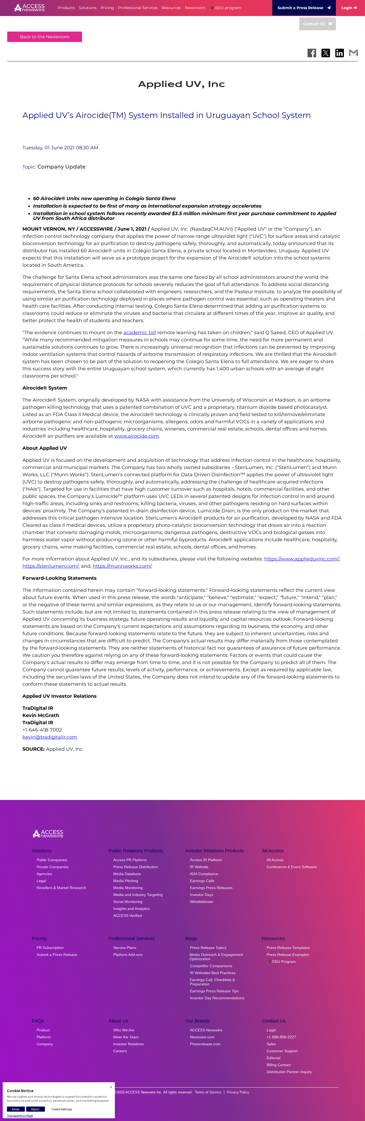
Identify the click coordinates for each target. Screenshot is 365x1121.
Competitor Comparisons (211, 966)
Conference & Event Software (292, 867)
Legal (41, 881)
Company (45, 1044)
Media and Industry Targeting (138, 895)
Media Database (127, 874)
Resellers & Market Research (61, 888)
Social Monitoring (127, 901)
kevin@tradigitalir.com (49, 737)
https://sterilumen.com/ (50, 566)
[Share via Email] (353, 53)
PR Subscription (50, 947)
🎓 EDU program (225, 7)
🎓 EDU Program (281, 961)
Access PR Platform (130, 860)
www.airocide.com (136, 436)
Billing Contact (279, 1065)
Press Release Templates (288, 947)
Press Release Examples (288, 954)
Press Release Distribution (135, 867)
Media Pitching (125, 881)
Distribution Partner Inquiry (289, 1072)
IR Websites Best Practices (212, 973)
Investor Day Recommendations (217, 998)
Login (346, 7)
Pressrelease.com (205, 1044)
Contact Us (314, 23)
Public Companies (52, 860)
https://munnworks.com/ (122, 566)
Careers (120, 1051)
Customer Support (282, 1051)
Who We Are (123, 1030)
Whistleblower (201, 901)
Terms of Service (208, 1092)
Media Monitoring (128, 888)
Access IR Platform (206, 860)
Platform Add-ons (127, 954)
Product (43, 1030)
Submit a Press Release (300, 7)
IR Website (199, 867)
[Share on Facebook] (312, 53)
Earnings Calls (202, 881)
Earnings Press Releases (211, 888)
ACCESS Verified (127, 915)
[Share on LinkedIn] (339, 53)
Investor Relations (128, 1044)
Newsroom (195, 7)
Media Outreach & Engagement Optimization (216, 956)
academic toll (139, 332)
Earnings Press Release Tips (214, 991)
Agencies (44, 874)
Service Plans (124, 947)
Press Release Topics (208, 947)
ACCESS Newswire (206, 1030)
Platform (44, 1037)
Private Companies (53, 867)
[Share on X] (325, 53)
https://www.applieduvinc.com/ (301, 559)
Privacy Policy (238, 1092)
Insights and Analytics (131, 908)
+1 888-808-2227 (281, 1037)
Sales (271, 1044)
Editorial (273, 1058)
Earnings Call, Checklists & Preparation (212, 982)
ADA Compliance (204, 874)
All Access (275, 860)
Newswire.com (202, 1037)
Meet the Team (126, 1037)
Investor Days (201, 895)
